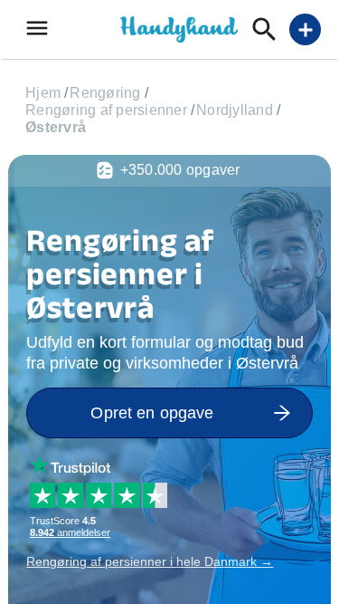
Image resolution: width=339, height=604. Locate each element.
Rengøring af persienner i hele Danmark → (149, 561)
